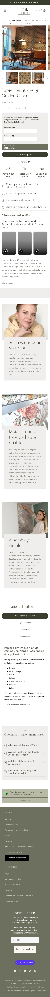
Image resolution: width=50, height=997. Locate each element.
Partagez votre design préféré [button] (17, 215)
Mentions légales (29, 991)
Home (4, 22)
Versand (25, 629)
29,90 (8, 148)
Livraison (8, 841)
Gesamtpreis (9, 145)
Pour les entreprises (13, 852)
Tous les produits (12, 901)
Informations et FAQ (13, 879)
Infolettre (9, 819)
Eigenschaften (25, 623)
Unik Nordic (15, 980)
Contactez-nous (12, 825)
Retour (7, 835)
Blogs (7, 874)
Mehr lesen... (8, 283)
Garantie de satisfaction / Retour (19, 896)
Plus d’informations (25, 800)
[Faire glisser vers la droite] (47, 78)
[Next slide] (45, 243)
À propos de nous (12, 885)
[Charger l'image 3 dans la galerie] (38, 78)
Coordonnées (42, 991)
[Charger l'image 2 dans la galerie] (25, 78)
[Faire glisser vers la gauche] (2, 78)
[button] (5, 10)
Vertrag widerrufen (17, 858)
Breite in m (20, 127)
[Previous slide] (4, 243)
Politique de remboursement (29, 983)
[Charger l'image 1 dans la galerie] (12, 78)
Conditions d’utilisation (37, 987)
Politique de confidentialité (16, 987)
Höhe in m (20, 136)
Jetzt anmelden (25, 949)
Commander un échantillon (16, 830)
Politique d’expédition (13, 991)
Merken (24, 162)
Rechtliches (25, 636)
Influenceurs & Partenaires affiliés (19, 847)
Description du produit (25, 616)
